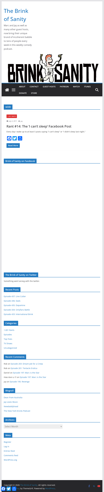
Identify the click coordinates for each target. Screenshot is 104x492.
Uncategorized (10, 348)
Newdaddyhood (11, 406)
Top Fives (8, 339)
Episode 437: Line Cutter (15, 296)
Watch (76, 86)
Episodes (8, 334)
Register (7, 442)
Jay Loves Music (11, 402)
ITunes (87, 86)
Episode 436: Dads (12, 301)
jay (21, 121)
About (22, 86)
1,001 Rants (12, 116)
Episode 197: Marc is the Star (26, 372)
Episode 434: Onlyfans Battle (17, 309)
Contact (34, 86)
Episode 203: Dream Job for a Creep (27, 363)
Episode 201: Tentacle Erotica (24, 368)
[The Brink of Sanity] (7, 90)
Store (34, 93)
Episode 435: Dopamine (14, 305)
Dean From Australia (13, 397)
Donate (23, 93)
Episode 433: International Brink (18, 314)
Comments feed (11, 455)
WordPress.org (10, 460)
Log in (6, 446)
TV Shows (8, 343)
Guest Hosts (49, 86)
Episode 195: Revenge (20, 381)
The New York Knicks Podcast (17, 411)
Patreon (64, 86)
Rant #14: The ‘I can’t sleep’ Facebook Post (38, 126)
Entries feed (9, 451)
